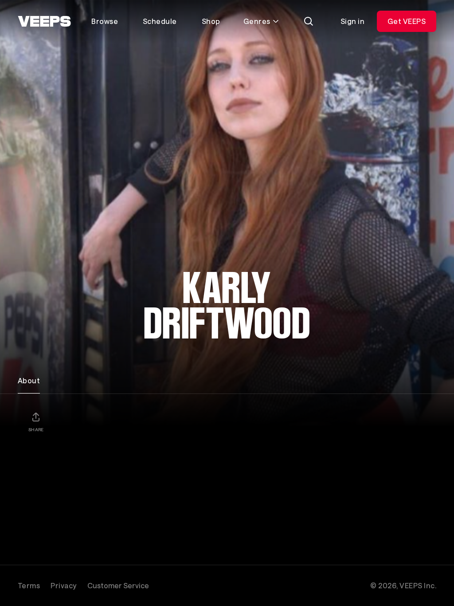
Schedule (160, 21)
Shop (211, 21)
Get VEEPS (406, 21)
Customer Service (118, 585)
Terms (29, 585)
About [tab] (29, 380)
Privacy (63, 585)
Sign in (352, 21)
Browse (104, 21)
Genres (256, 21)
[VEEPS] (44, 21)
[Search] (308, 21)
